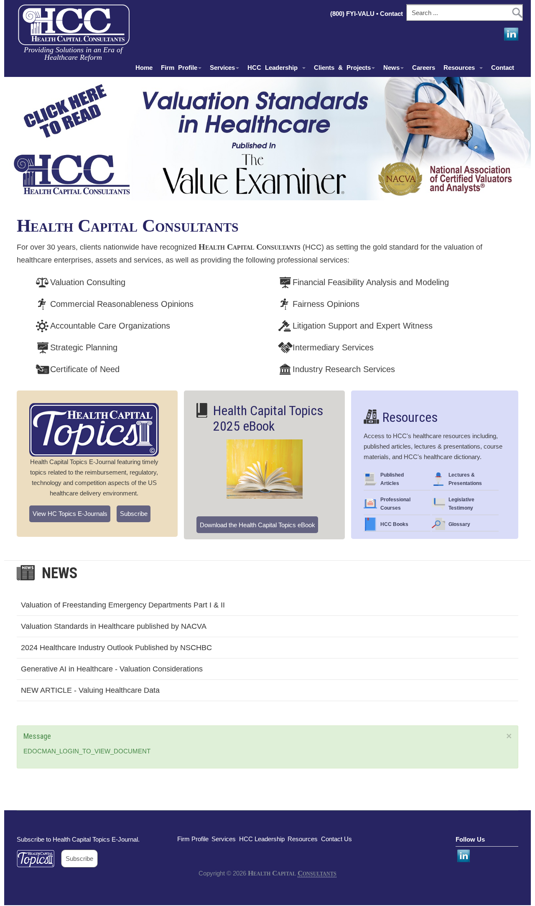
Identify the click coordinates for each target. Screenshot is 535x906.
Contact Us (336, 838)
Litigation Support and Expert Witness (363, 325)
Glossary (459, 524)
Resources (461, 67)
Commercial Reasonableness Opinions (122, 304)
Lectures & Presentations (465, 479)
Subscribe (134, 513)
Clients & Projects (342, 67)
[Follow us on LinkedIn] (510, 34)
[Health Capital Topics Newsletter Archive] (39, 858)
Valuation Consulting (87, 282)
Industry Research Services (344, 369)
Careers (423, 67)
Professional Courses (395, 504)
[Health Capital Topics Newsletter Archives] (94, 430)
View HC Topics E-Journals (70, 513)
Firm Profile (179, 67)
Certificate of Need (85, 369)
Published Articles (392, 479)
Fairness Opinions (326, 304)
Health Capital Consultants (128, 225)
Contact (392, 13)
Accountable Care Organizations (110, 325)
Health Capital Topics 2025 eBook (268, 418)
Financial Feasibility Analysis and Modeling (371, 282)
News (391, 67)
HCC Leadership (274, 67)
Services (222, 67)
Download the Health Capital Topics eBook (257, 524)
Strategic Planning (83, 347)
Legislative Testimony (461, 504)
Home (144, 67)
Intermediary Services (333, 347)
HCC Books (394, 524)
